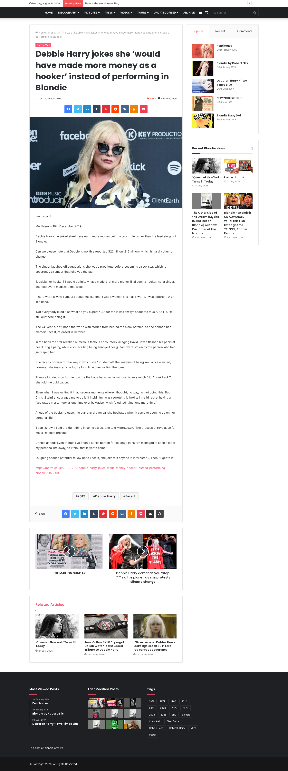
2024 (152, 714)
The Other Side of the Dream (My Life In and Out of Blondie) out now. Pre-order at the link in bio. (205, 223)
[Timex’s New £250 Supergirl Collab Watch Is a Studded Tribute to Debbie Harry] (106, 626)
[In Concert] (114, 702)
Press (109, 12)
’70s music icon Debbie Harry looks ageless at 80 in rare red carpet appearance (154, 646)
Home (49, 12)
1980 (173, 701)
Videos (125, 12)
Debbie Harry (105, 496)
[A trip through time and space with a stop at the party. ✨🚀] (132, 702)
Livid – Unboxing (235, 177)
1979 (162, 701)
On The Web (64, 32)
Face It (130, 496)
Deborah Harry (177, 728)
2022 (174, 708)
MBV (193, 728)
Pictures (90, 12)
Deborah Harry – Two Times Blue (232, 83)
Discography (67, 12)
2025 (163, 714)
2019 (81, 496)
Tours (141, 12)
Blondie (186, 714)
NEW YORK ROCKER (230, 98)
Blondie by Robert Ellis (232, 63)
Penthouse (224, 46)
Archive (189, 12)
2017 (152, 708)
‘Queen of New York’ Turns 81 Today (55, 644)
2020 (163, 708)
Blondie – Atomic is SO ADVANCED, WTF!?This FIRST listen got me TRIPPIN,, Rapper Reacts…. (238, 223)
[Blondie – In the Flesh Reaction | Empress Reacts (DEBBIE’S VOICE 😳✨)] (132, 724)
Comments (244, 31)
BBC (174, 714)
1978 (151, 701)
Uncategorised (165, 12)
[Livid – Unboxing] (238, 166)
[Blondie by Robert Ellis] (203, 68)
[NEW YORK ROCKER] (203, 103)
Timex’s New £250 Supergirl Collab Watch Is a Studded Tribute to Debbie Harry (104, 646)
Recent (220, 31)
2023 (185, 708)
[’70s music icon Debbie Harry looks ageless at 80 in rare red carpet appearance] (155, 626)
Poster (152, 734)
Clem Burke (173, 721)
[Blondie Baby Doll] (203, 121)
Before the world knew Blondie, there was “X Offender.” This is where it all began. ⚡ (137, 3)
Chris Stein (155, 721)
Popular (197, 31)
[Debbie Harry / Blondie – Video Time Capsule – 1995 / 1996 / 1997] (96, 702)
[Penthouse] (203, 51)
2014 (184, 701)
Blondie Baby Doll (229, 115)
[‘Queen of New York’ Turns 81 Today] (57, 626)
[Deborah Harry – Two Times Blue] (203, 86)
